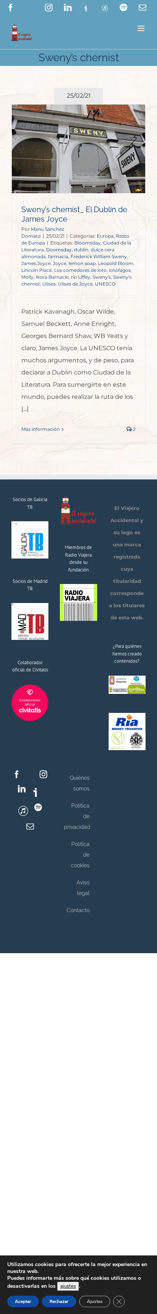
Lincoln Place (36, 270)
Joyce (59, 263)
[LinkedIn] (22, 789)
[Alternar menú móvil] (142, 28)
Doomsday (59, 249)
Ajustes (95, 1301)
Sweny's (102, 277)
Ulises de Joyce (75, 284)
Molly (27, 277)
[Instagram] (43, 774)
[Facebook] (17, 774)
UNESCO (105, 284)
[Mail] (30, 826)
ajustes (68, 1286)
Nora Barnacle (52, 277)
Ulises (49, 284)
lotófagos (120, 270)
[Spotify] (38, 807)
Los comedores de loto (80, 270)
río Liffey (80, 277)
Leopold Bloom (115, 263)
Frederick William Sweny (98, 256)
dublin (81, 249)
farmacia (58, 256)
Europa (105, 236)
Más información (40, 429)
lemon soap (82, 263)
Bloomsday (87, 243)
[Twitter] (30, 774)
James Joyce (36, 263)
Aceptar (23, 1301)
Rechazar (59, 1301)
